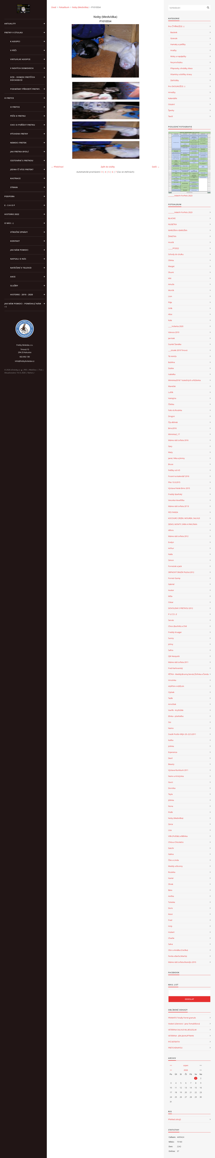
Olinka (171, 260)
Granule (173, 38)
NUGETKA (172, 224)
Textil (170, 116)
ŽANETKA (172, 236)
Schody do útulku (176, 254)
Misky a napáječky (178, 56)
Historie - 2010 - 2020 (21, 294)
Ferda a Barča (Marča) (177, 956)
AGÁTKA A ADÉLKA (176, 686)
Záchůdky (174, 80)
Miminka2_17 (174, 434)
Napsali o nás (18, 258)
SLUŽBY (14, 285)
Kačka (170, 740)
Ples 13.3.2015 (174, 482)
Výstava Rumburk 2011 (178, 770)
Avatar (171, 590)
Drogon (171, 416)
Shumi (171, 272)
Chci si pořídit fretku (22, 124)
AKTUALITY (10, 23)
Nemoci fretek (18, 142)
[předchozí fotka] (56, 51)
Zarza (170, 824)
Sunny (171, 638)
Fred (170, 920)
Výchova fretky (19, 133)
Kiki (169, 278)
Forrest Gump (174, 578)
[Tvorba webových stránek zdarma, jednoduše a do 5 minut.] (22, 370)
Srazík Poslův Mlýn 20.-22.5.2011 (182, 734)
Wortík (171, 290)
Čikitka (171, 404)
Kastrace (15, 178)
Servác (171, 620)
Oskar (170, 602)
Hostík (171, 242)
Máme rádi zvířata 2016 (178, 440)
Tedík (170, 698)
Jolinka (171, 746)
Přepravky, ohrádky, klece (181, 68)
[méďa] (106, 90)
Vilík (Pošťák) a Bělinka (178, 836)
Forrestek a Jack (175, 566)
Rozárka (171, 872)
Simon (171, 560)
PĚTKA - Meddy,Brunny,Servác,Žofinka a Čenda (188, 674)
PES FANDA (173, 512)
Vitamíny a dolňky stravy (181, 74)
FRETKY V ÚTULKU (13, 32)
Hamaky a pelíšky (178, 44)
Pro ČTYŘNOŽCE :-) (176, 26)
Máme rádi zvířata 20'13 (178, 506)
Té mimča (172, 356)
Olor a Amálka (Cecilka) (178, 950)
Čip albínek (173, 422)
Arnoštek (172, 704)
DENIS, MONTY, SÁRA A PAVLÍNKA (182, 524)
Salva (170, 944)
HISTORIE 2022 (11, 214)
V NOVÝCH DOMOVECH (22, 68)
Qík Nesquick (174, 656)
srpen (185, 1065)
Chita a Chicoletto (176, 842)
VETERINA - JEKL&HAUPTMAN (181, 1035)
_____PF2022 (173, 248)
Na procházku (176, 62)
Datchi (171, 848)
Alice (170, 314)
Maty (170, 452)
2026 (186, 1070)
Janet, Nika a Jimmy (176, 458)
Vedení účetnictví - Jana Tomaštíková (184, 1023)
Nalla (170, 554)
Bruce (170, 464)
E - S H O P (9, 205)
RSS (25, 370)
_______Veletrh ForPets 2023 (180, 195)
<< (171, 1065)
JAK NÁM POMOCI (19, 250)
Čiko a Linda (173, 860)
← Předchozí (57, 166)
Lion (170, 296)
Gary (170, 446)
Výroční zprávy (19, 232)
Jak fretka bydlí (19, 151)
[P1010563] (106, 150)
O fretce (15, 107)
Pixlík (170, 812)
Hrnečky (172, 92)
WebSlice (33, 370)
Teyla (170, 794)
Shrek (170, 884)
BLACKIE (172, 218)
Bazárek (173, 32)
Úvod (53, 7)
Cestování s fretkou (21, 160)
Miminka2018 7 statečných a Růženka (184, 380)
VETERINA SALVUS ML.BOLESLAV (182, 1029)
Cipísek (171, 692)
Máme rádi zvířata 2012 (178, 536)
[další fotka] (154, 51)
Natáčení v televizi (21, 267)
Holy (170, 926)
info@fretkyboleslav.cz (24, 361)
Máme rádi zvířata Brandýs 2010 (182, 962)
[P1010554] (106, 130)
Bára (170, 890)
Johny (170, 644)
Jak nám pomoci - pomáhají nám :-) (22, 305)
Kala (170, 320)
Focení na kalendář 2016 (178, 476)
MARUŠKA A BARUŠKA (177, 230)
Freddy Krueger (175, 632)
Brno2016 (172, 428)
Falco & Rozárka (175, 410)
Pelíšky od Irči (174, 470)
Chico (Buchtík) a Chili (177, 626)
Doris (170, 908)
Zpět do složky (108, 166)
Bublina (171, 362)
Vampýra (172, 398)
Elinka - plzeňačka (175, 716)
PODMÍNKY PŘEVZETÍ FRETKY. (25, 89)
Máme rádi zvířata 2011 (178, 662)
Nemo (171, 728)
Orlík (170, 308)
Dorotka (171, 788)
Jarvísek (171, 338)
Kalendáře (172, 98)
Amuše (171, 284)
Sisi (169, 722)
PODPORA (9, 196)
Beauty (171, 764)
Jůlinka (171, 800)
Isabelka (171, 374)
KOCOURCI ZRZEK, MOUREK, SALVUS (184, 518)
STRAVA (14, 187)
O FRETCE (9, 98)
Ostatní (171, 104)
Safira (170, 650)
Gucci (170, 782)
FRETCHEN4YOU (175, 1047)
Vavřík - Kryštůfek (175, 710)
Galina (171, 854)
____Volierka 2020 (175, 326)
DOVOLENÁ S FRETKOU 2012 (180, 608)
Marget (171, 266)
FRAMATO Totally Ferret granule (182, 1017)
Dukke (171, 368)
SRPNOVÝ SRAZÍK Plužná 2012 (181, 572)
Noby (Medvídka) (80, 7)
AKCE (13, 276)
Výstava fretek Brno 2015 (179, 488)
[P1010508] (106, 110)
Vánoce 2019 (173, 332)
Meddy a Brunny (175, 866)
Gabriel (171, 584)
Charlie (171, 938)
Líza (170, 830)
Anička (171, 896)
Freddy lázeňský (175, 494)
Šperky (171, 110)
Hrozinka (172, 680)
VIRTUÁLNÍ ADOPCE (20, 59)
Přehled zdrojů (174, 1119)
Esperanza (172, 752)
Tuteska (171, 902)
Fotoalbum (64, 7)
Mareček (172, 386)
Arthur (171, 548)
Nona (170, 806)
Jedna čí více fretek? (21, 169)
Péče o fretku (18, 116)
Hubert (171, 932)
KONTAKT (15, 241)
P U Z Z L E (172, 614)
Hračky (173, 50)
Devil (170, 758)
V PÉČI (13, 50)
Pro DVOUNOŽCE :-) (176, 86)
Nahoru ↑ (31, 372)
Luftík (170, 392)
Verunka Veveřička (176, 500)
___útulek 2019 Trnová (177, 350)
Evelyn (171, 542)
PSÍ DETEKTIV (174, 1041)
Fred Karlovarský (175, 668)
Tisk (40, 370)
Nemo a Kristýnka (176, 776)
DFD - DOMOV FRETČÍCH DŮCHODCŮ (22, 78)
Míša (170, 596)
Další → (155, 166)
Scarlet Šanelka (174, 344)
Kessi (170, 914)
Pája (170, 302)
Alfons (171, 530)
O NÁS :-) (9, 223)
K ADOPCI (15, 41)
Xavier (171, 878)
